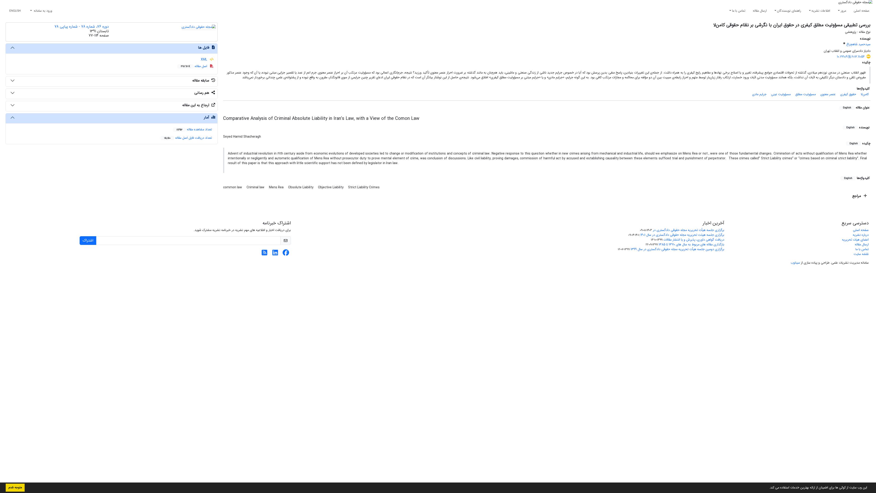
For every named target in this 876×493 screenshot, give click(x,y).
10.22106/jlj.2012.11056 (851, 56)
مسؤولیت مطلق (805, 94)
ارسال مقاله (760, 10)
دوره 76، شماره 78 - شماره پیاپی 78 (82, 26)
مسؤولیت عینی (781, 94)
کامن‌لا (865, 94)
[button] (767, 488)
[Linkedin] (275, 254)
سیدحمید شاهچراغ (858, 44)
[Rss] (264, 254)
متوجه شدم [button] (15, 487)
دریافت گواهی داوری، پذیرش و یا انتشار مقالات (693, 239)
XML (204, 59)
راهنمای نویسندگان (789, 10)
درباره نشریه (861, 234)
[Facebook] (286, 254)
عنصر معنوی (828, 94)
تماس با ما (738, 10)
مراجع (857, 196)
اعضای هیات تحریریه (855, 239)
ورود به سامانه (42, 10)
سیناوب (795, 262)
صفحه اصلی (861, 10)
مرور (843, 10)
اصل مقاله (194, 66)
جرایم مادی (759, 94)
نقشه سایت (861, 254)
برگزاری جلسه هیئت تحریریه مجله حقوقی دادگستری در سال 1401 (682, 234)
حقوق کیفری (848, 94)
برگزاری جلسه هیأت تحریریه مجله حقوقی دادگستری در (688, 230)
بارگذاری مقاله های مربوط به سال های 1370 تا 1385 (691, 244)
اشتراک (88, 240)
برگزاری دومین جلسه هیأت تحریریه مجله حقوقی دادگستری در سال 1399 (677, 249)
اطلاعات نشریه (820, 10)
